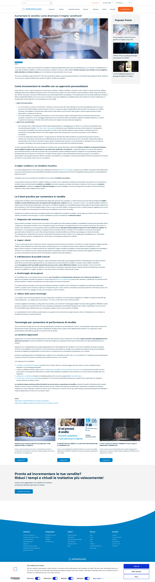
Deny (136, 577)
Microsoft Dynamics (50, 535)
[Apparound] (77, 560)
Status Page (93, 548)
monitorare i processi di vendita (27, 378)
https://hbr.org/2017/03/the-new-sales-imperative (32, 401)
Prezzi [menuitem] (104, 9)
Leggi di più (21, 460)
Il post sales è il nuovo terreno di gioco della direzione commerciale (118, 444)
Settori (70, 532)
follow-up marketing (63, 279)
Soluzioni (26, 532)
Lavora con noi (116, 543)
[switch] (55, 578)
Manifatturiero (71, 541)
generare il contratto (24, 376)
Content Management (29, 535)
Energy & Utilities (72, 535)
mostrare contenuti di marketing (28, 365)
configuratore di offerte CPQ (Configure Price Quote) (63, 369)
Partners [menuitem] (96, 9)
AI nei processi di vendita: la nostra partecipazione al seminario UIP (77, 444)
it (129, 3)
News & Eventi (116, 541)
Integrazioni (49, 532)
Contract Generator (28, 539)
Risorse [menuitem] (85, 9)
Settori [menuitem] (61, 9)
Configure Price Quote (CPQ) (30, 537)
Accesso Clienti (107, 3)
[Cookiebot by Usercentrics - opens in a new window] (15, 578)
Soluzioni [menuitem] (52, 9)
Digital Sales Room (28, 541)
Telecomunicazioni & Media (75, 539)
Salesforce (48, 537)
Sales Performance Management (31, 548)
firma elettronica (75, 376)
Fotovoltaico (71, 537)
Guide (91, 537)
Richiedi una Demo (24, 491)
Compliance (119, 3)
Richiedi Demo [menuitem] (125, 9)
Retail (69, 546)
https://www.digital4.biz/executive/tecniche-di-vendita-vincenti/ (36, 403)
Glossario (92, 543)
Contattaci (115, 546)
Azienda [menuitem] (112, 9)
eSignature (26, 543)
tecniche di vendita (65, 170)
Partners (114, 539)
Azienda (115, 532)
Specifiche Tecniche (28, 550)
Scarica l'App (95, 3)
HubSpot (47, 539)
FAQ (91, 541)
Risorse (92, 532)
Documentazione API (95, 546)
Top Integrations (49, 541)
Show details (97, 578)
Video (91, 539)
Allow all (136, 566)
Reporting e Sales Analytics (30, 546)
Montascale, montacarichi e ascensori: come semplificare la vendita (32, 444)
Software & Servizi (72, 543)
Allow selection (136, 571)
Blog (91, 535)
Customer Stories (116, 537)
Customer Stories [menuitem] (74, 9)
